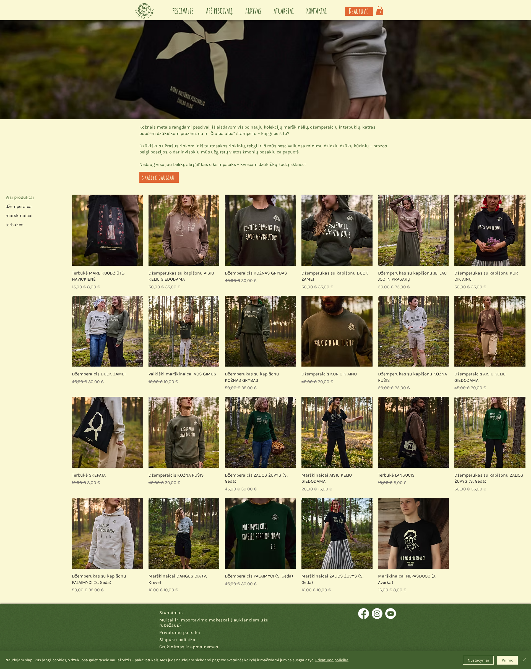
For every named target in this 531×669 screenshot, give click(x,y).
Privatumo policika (331, 660)
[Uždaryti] (524, 660)
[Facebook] (363, 613)
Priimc (507, 660)
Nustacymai (478, 660)
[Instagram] (377, 613)
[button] (380, 10)
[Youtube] (390, 613)
